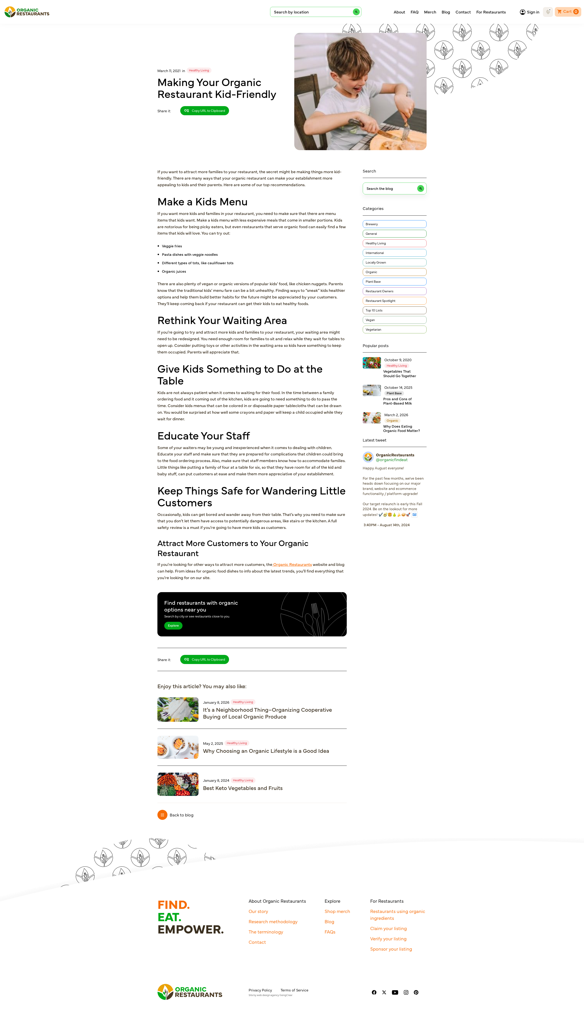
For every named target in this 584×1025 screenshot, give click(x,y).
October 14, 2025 (398, 387)
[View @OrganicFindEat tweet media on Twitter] (414, 514)
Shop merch (337, 911)
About (399, 12)
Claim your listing (388, 928)
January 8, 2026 (216, 702)
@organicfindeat (392, 459)
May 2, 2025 (213, 743)
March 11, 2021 (168, 70)
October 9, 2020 (398, 359)
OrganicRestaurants (395, 454)
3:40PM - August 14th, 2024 (387, 524)
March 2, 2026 (396, 414)
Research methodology (273, 921)
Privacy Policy (260, 989)
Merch (430, 12)
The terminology (266, 931)
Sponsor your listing (391, 949)
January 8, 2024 (216, 780)
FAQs (330, 931)
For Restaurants (491, 12)
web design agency (268, 995)
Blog (446, 12)
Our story (258, 911)
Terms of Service (294, 989)
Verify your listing (388, 938)
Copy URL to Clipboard (208, 110)
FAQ (415, 12)
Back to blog (181, 815)
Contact (463, 12)
